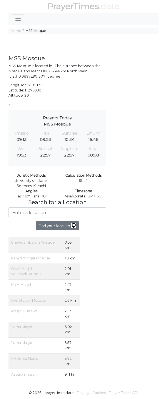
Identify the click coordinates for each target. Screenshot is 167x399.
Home (16, 31)
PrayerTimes (73, 6)
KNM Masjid (21, 285)
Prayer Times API (123, 393)
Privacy (83, 393)
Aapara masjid (23, 374)
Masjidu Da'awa (24, 311)
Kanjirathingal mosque (30, 258)
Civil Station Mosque (28, 300)
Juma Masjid (21, 327)
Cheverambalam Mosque (33, 242)
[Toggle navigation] (18, 18)
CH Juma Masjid (24, 359)
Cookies (99, 393)
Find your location (54, 226)
